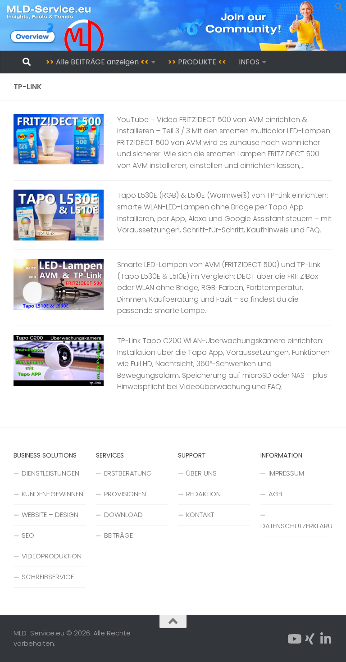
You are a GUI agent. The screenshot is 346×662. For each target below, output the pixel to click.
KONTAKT (200, 514)
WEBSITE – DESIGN (50, 514)
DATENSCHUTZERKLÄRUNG (296, 526)
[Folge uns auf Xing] (310, 639)
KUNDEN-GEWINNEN (52, 494)
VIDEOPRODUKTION (52, 556)
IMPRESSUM (286, 473)
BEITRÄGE (118, 535)
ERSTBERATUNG (128, 473)
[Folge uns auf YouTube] (293, 639)
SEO (28, 535)
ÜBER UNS (201, 473)
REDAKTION (203, 494)
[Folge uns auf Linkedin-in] (326, 639)
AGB (275, 494)
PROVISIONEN (125, 494)
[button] (339, 9)
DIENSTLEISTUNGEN (50, 473)
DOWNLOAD (123, 514)
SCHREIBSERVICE (48, 576)
